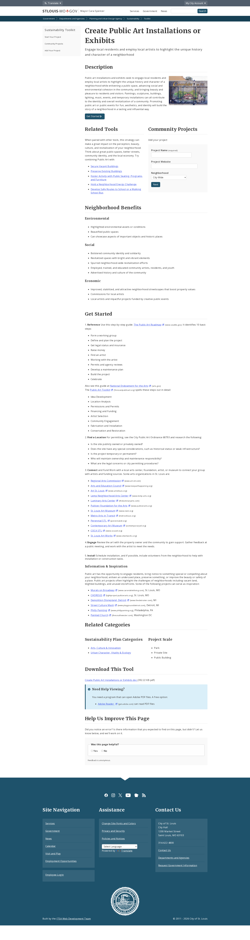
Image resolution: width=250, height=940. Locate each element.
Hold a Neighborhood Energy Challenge (114, 184)
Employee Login (54, 874)
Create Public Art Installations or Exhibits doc (111, 680)
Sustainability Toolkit (60, 30)
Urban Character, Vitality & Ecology (111, 652)
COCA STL (96, 530)
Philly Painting (99, 610)
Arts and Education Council (106, 485)
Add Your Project (52, 50)
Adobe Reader (106, 703)
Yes (95, 750)
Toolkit (147, 18)
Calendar (50, 846)
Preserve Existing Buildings (106, 171)
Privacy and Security (113, 831)
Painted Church (99, 615)
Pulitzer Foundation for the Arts (109, 505)
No (105, 750)
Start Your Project (53, 37)
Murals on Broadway (103, 590)
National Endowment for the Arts (129, 385)
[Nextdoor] (136, 795)
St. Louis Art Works (102, 535)
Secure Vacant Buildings (104, 166)
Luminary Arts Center (103, 500)
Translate (126, 850)
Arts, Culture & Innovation (106, 648)
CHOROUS (96, 595)
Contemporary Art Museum (106, 525)
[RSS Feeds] (144, 795)
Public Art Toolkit (100, 389)
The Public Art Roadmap (147, 324)
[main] (125, 397)
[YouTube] (128, 795)
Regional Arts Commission (106, 480)
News (164, 11)
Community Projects (54, 43)
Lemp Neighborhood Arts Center (110, 495)
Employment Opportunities (61, 861)
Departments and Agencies (72, 18)
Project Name (164, 150)
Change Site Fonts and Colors (119, 823)
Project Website (161, 161)
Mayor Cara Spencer (92, 11)
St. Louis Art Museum (103, 510)
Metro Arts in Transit (103, 515)
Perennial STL (99, 520)
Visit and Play (53, 853)
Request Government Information (177, 865)
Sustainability (133, 18)
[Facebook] (106, 795)
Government (150, 11)
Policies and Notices (113, 838)
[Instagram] (113, 795)
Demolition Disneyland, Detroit (108, 600)
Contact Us (164, 850)
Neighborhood (159, 173)
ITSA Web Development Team (73, 918)
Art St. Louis (98, 490)
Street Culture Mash (102, 605)
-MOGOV (60, 11)
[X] (120, 795)
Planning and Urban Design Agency (106, 18)
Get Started (93, 116)
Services (134, 11)
